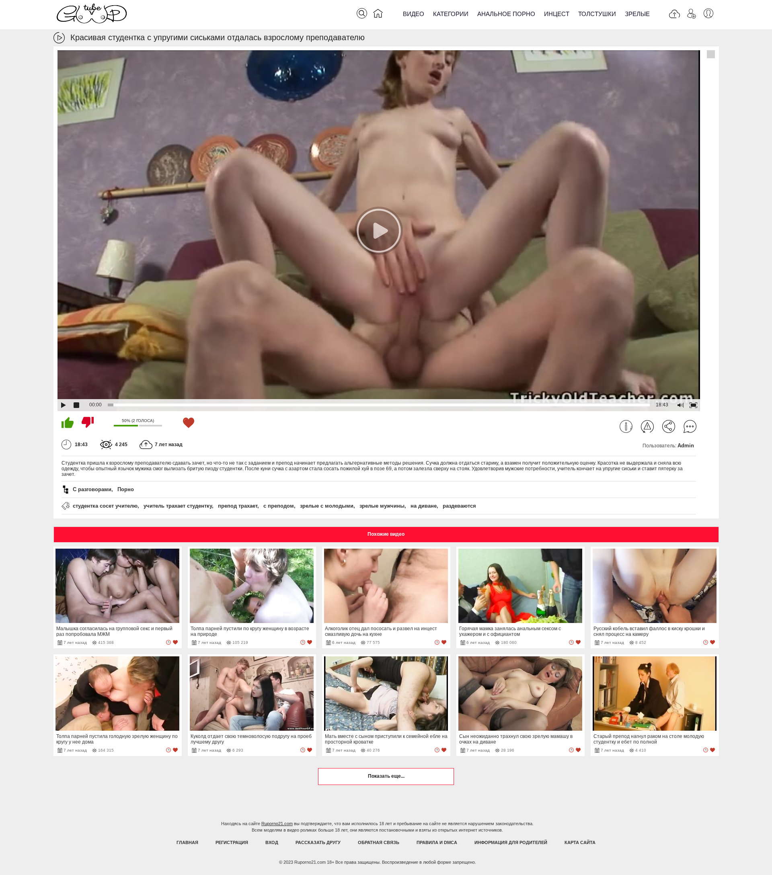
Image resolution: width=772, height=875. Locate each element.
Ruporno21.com (277, 823)
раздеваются (459, 506)
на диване (424, 506)
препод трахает (237, 506)
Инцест (556, 13)
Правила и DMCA (437, 842)
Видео (413, 13)
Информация (626, 426)
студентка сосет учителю (105, 506)
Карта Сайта (580, 842)
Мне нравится (67, 422)
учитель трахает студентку (178, 506)
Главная (187, 842)
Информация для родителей (510, 842)
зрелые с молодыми (326, 506)
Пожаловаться (647, 426)
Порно (125, 489)
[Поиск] (362, 13)
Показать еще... (386, 776)
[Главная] (378, 14)
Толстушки (597, 13)
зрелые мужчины (381, 506)
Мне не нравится (88, 422)
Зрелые (637, 13)
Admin (686, 446)
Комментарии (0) (690, 426)
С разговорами (92, 489)
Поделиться (669, 426)
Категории (450, 13)
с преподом (278, 506)
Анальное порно (506, 13)
